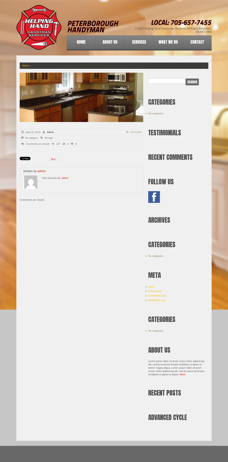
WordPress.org (156, 300)
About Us (110, 42)
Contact (197, 42)
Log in (151, 286)
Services (139, 42)
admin (50, 132)
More (182, 374)
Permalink (136, 132)
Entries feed (154, 291)
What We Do (168, 42)
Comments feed (157, 295)
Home (81, 42)
